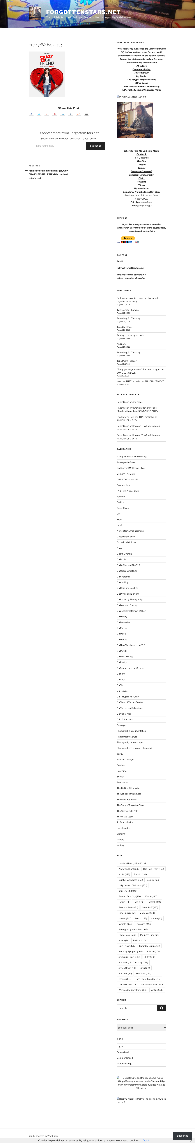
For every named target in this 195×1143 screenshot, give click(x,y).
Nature (156, 918)
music (120, 525)
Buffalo (140, 874)
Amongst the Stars (126, 462)
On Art (120, 548)
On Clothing (122, 582)
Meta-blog (147, 913)
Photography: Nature (127, 736)
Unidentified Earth (151, 984)
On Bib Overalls (124, 553)
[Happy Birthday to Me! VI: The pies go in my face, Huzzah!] (141, 1102)
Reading (121, 765)
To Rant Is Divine (125, 822)
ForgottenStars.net (83, 12)
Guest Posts (123, 508)
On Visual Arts (124, 713)
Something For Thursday (133, 962)
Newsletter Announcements (130, 530)
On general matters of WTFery (131, 611)
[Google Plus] (46, 114)
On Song (121, 673)
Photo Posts (127, 935)
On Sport (121, 679)
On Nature (122, 639)
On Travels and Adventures (130, 708)
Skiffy (149, 957)
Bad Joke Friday (153, 869)
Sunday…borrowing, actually (130, 335)
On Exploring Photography (129, 599)
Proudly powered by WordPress (43, 1136)
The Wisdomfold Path (127, 811)
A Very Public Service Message (132, 456)
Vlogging (121, 833)
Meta (119, 519)
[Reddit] (78, 114)
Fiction (124, 902)
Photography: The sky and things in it (134, 748)
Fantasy (151, 896)
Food (138, 902)
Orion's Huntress (125, 719)
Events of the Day (130, 896)
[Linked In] (62, 114)
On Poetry (122, 662)
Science (153, 951)
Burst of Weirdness (131, 880)
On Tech (121, 685)
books (124, 874)
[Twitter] (39, 114)
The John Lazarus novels (129, 793)
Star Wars (143, 973)
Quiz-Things (127, 946)
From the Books (128, 907)
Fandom (121, 496)
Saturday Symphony (131, 951)
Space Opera (127, 968)
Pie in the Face (149, 935)
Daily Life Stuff (128, 891)
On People (122, 651)
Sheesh (120, 776)
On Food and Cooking (127, 605)
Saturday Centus (149, 946)
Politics (139, 940)
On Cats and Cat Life (127, 571)
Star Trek (125, 973)
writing (157, 990)
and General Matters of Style (131, 468)
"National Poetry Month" (133, 863)
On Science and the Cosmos (130, 668)
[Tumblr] (70, 114)
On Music (121, 633)
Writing (120, 845)
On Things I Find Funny (128, 696)
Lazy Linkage (127, 913)
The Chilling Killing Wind (128, 788)
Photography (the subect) (133, 929)
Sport (145, 968)
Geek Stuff (150, 907)
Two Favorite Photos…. (128, 310)
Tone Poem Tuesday (127, 360)
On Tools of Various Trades (130, 702)
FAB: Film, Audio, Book (128, 491)
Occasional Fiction (126, 536)
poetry (120, 753)
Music (141, 918)
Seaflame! (122, 771)
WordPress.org (124, 1063)
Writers (120, 839)
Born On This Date (126, 473)
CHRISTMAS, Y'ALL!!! (127, 479)
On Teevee (122, 690)
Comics (153, 880)
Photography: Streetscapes (130, 742)
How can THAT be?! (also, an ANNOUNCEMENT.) (141, 381)
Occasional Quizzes (126, 542)
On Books (121, 559)
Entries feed (123, 1052)
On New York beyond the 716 (131, 645)
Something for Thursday (128, 318)
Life (119, 513)
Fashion (120, 502)
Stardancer (122, 782)
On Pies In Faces (125, 656)
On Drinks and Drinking (128, 593)
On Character (123, 576)
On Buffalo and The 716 (128, 565)
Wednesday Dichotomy (133, 990)
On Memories (123, 622)
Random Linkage (125, 759)
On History (122, 616)
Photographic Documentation (131, 731)
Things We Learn (125, 816)
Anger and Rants (129, 869)
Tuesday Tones (124, 327)
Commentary (123, 485)
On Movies (122, 628)
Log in (120, 1046)
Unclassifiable (127, 984)
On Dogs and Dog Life (127, 588)
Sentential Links (129, 957)
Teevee (125, 979)
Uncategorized (124, 828)
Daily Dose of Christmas (133, 885)
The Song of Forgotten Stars (141, 79)
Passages (121, 725)
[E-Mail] (86, 114)
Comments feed (125, 1057)
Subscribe (95, 145)
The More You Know (126, 799)
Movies (125, 918)
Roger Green (123, 402)
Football (154, 902)
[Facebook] (31, 114)
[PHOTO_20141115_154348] (132, 96)
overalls (125, 924)
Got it (146, 1140)
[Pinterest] (54, 114)
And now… (122, 344)
